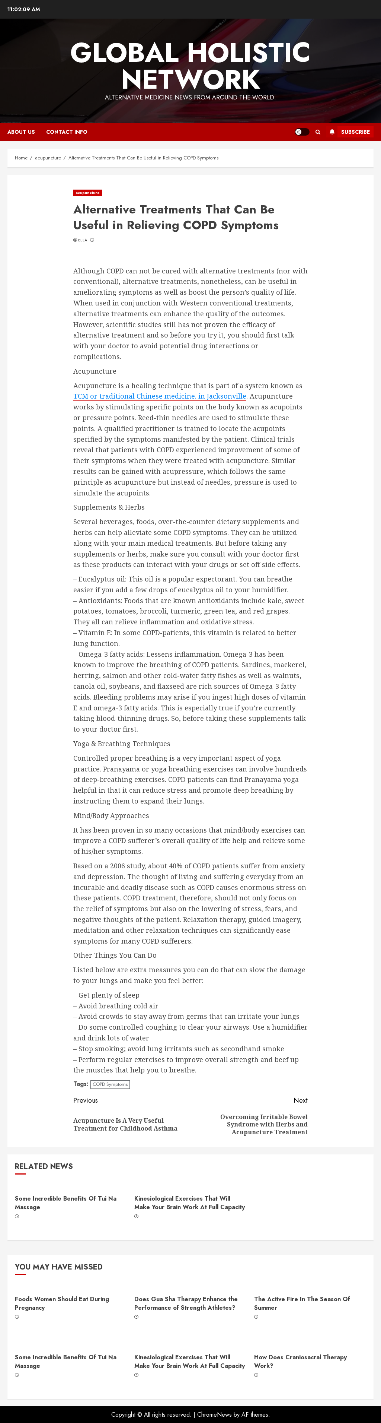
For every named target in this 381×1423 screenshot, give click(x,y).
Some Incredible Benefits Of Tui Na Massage (65, 1202)
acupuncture (88, 193)
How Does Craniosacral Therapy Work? (300, 1361)
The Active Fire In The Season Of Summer (302, 1303)
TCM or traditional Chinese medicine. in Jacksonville (159, 396)
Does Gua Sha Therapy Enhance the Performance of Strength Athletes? (186, 1303)
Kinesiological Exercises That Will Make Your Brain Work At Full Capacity (189, 1202)
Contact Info (66, 132)
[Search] (318, 132)
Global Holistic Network (190, 66)
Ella (82, 240)
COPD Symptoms (110, 1084)
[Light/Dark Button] (302, 132)
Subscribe (355, 132)
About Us (21, 132)
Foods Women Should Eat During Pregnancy (62, 1303)
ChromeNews (214, 1414)
